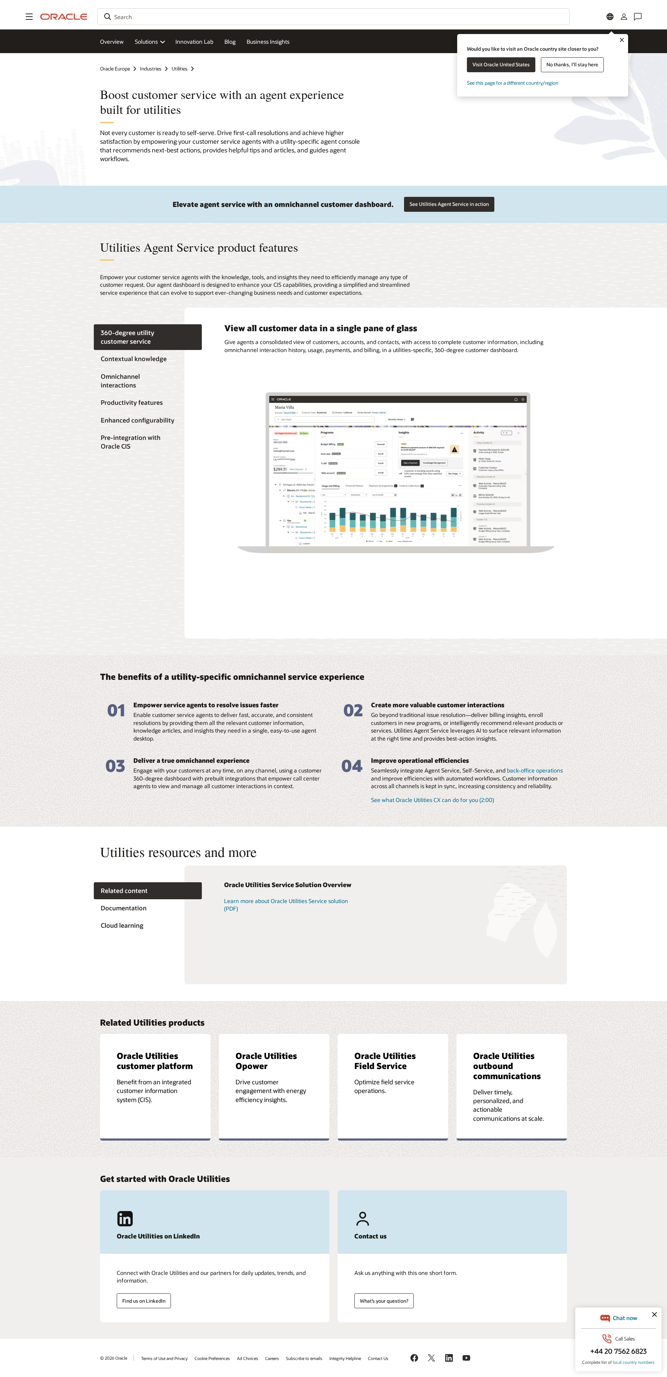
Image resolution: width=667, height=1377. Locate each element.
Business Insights (268, 41)
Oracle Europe (115, 68)
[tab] (148, 337)
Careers (272, 1358)
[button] (29, 16)
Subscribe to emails (304, 1358)
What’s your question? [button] (384, 1300)
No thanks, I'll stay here (572, 64)
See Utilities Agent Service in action (449, 204)
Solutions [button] (146, 41)
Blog (230, 41)
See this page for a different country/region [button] (512, 83)
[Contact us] (638, 16)
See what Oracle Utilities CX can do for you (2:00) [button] (432, 799)
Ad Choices (247, 1358)
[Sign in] (624, 16)
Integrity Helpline (345, 1358)
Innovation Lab (194, 41)
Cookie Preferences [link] (212, 1358)
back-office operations (535, 770)
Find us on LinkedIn (143, 1300)
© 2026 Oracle (113, 1358)
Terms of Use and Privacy (164, 1358)
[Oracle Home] (64, 16)
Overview (112, 41)
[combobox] (333, 16)
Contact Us (378, 1358)
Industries (151, 68)
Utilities (180, 68)
